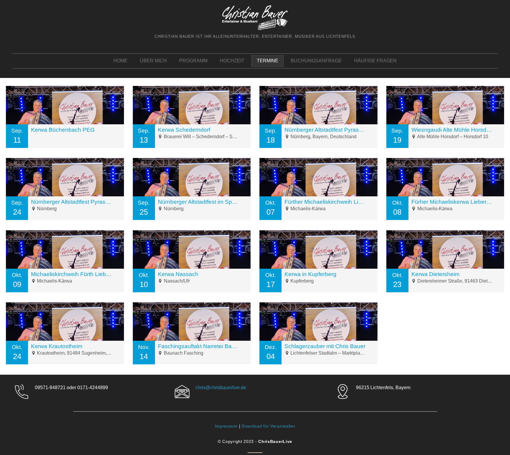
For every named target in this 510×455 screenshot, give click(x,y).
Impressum (226, 426)
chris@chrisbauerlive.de (220, 387)
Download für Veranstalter (268, 426)
